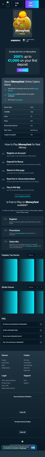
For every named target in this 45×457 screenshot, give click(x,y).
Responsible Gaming (8, 388)
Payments (27, 370)
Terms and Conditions (9, 380)
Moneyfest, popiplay (31, 246)
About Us (27, 368)
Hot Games (19, 100)
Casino (4, 360)
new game (12, 94)
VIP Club (26, 360)
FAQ (25, 380)
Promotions (27, 362)
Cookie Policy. (23, 448)
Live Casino (5, 362)
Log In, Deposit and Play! (22, 196)
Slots (3, 365)
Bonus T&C (5, 385)
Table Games (6, 368)
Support (26, 383)
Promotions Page (19, 233)
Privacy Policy (6, 383)
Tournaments (28, 365)
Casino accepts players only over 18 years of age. (22, 444)
